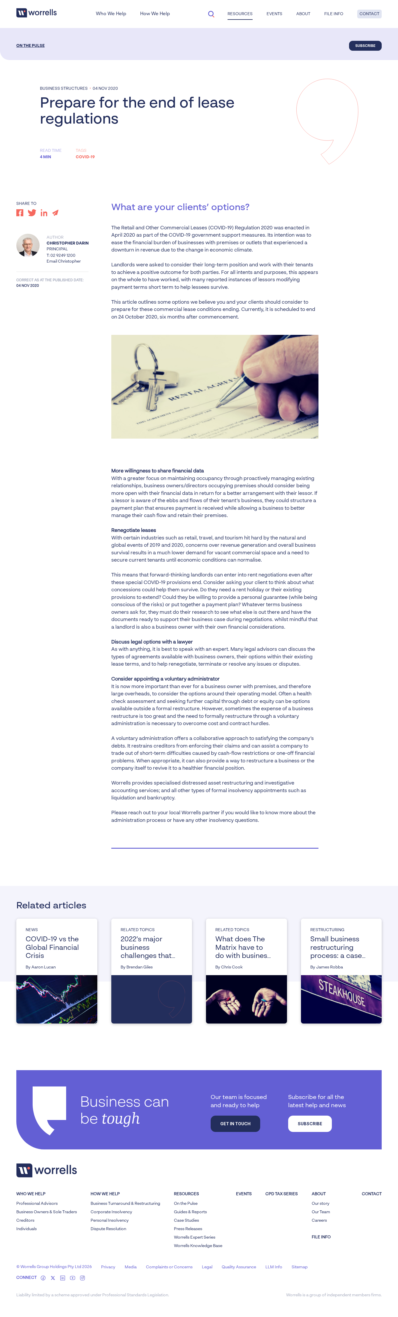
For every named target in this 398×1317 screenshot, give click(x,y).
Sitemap (300, 1267)
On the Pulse (30, 46)
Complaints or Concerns (169, 1267)
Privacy (108, 1267)
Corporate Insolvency (111, 1212)
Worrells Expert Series (194, 1237)
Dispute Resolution (108, 1229)
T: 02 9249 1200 (61, 256)
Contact (369, 14)
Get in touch (235, 1123)
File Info (333, 14)
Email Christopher (64, 261)
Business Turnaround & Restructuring (125, 1204)
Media (131, 1267)
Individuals (26, 1229)
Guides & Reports (190, 1212)
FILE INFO (321, 1237)
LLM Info (273, 1267)
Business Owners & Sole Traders (46, 1212)
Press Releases (188, 1229)
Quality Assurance (239, 1267)
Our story (321, 1204)
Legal (207, 1267)
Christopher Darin (68, 243)
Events (244, 1194)
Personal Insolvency (110, 1220)
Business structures (64, 89)
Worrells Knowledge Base (198, 1246)
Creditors (25, 1220)
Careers (319, 1220)
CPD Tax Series (281, 1194)
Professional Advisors (37, 1204)
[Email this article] (55, 212)
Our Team (321, 1212)
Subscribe (365, 45)
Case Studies (186, 1220)
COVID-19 (85, 157)
